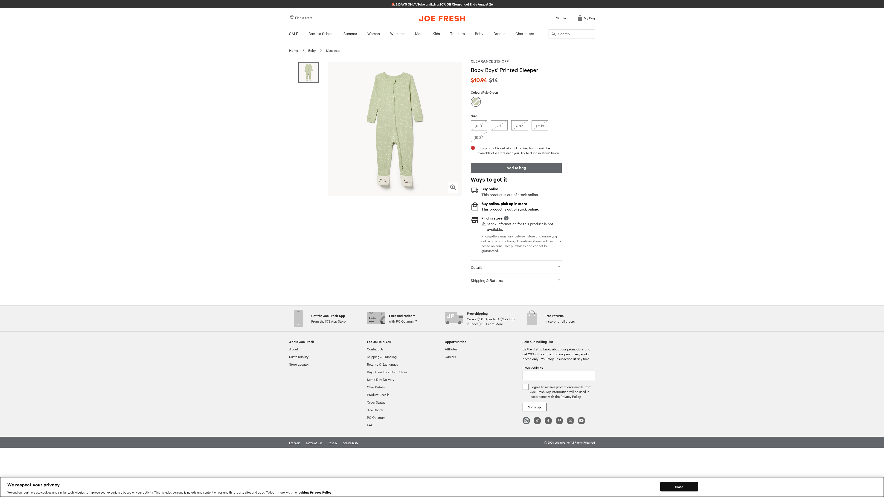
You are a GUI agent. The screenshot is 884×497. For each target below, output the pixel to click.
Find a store (303, 17)
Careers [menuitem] (450, 356)
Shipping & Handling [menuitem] (382, 356)
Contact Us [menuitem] (375, 349)
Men (418, 33)
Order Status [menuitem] (376, 402)
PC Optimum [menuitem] (376, 417)
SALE (293, 33)
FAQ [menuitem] (370, 425)
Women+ (397, 33)
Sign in (561, 18)
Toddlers (457, 33)
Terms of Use (314, 442)
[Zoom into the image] (453, 187)
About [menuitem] (293, 349)
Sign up (534, 407)
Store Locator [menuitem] (299, 364)
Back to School (320, 33)
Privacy (332, 442)
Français (294, 442)
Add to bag (516, 167)
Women (373, 33)
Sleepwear (333, 50)
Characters (524, 33)
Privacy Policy (570, 396)
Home (293, 50)
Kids (436, 33)
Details (477, 267)
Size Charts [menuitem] (375, 409)
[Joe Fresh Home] (442, 18)
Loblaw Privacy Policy (315, 492)
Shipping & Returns (487, 280)
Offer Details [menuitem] (376, 387)
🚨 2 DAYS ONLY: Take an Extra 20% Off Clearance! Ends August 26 (442, 3)
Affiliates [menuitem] (451, 349)
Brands (499, 33)
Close (679, 486)
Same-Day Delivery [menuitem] (380, 379)
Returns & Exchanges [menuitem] (382, 364)
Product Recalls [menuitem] (378, 394)
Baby (479, 33)
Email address (533, 367)
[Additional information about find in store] (506, 218)
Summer (350, 33)
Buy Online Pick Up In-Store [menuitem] (387, 372)
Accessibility (350, 442)
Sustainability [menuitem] (298, 356)
